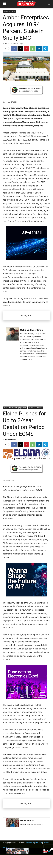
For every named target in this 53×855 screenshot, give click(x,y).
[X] (20, 48)
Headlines (7, 11)
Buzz (13, 11)
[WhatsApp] (32, 48)
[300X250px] (26, 259)
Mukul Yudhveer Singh (14, 43)
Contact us (30, 843)
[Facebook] (14, 48)
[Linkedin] (39, 48)
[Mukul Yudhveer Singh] (12, 344)
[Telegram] (45, 48)
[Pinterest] (26, 48)
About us (38, 843)
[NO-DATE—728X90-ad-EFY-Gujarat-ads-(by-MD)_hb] (26, 853)
